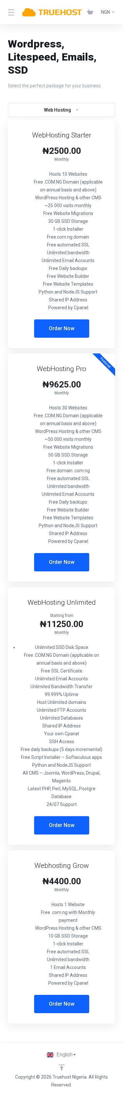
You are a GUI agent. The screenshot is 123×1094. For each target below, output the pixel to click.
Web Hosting (57, 110)
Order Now (61, 328)
